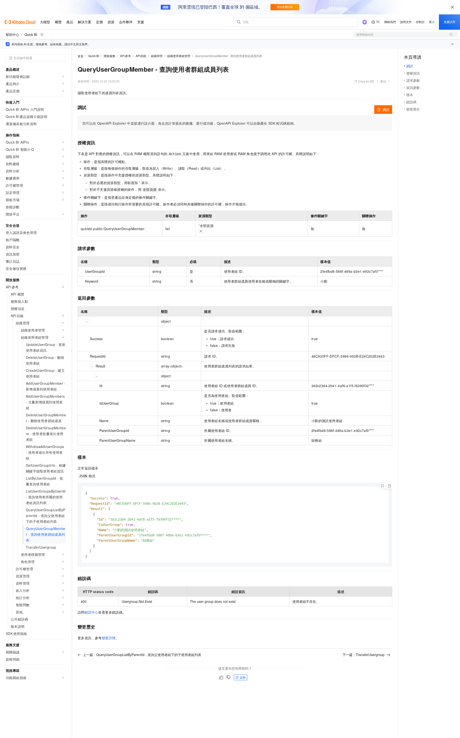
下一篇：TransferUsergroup (363, 654)
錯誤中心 (91, 612)
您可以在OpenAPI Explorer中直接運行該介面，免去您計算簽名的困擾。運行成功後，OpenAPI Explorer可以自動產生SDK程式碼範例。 (189, 123)
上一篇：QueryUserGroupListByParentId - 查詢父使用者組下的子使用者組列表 (142, 654)
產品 (383, 81)
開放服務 (109, 56)
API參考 (125, 56)
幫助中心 (12, 34)
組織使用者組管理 (178, 56)
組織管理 (156, 56)
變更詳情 (109, 637)
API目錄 (141, 56)
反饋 (243, 677)
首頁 (80, 56)
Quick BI (30, 34)
